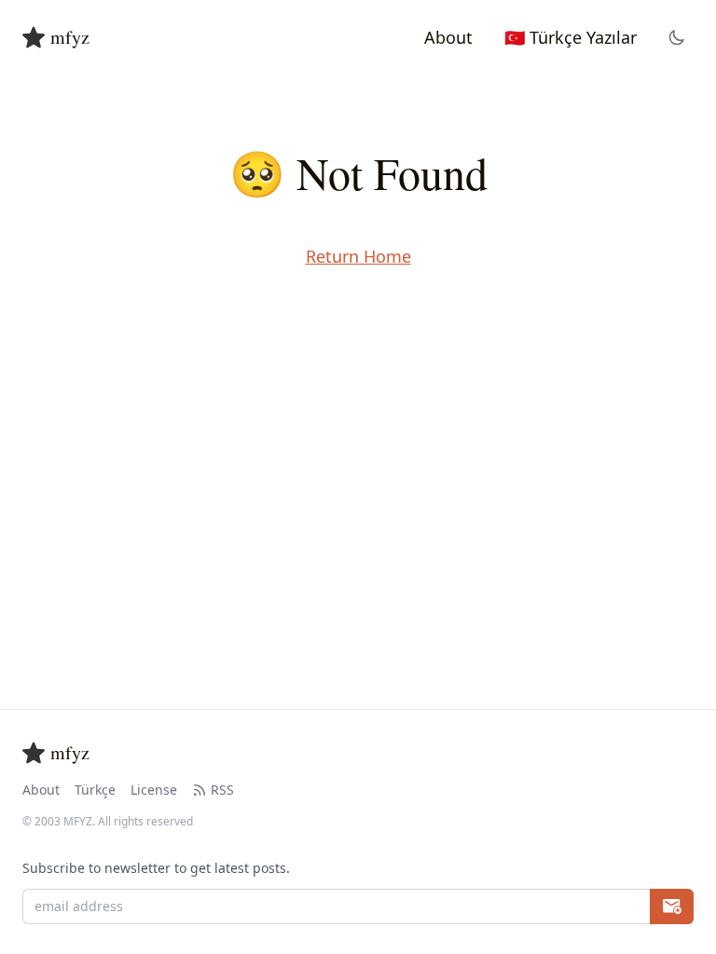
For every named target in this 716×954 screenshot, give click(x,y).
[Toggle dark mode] (677, 37)
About (41, 789)
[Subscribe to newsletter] (672, 906)
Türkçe (95, 789)
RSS (222, 789)
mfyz (70, 36)
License (154, 789)
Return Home (358, 256)
